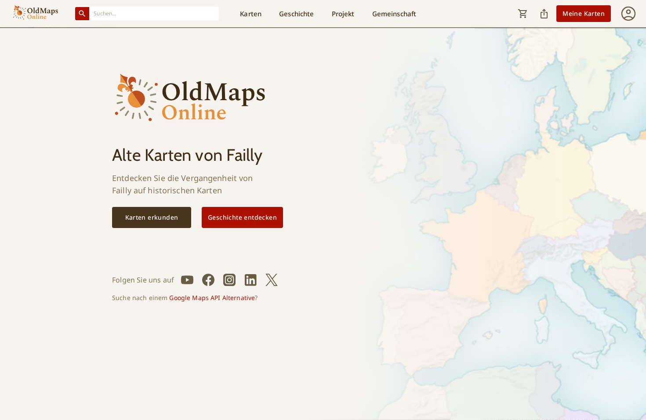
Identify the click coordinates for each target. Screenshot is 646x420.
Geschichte (296, 13)
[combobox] (154, 13)
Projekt (343, 13)
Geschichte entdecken (242, 217)
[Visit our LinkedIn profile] (250, 280)
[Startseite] (35, 13)
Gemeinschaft (394, 13)
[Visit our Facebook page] (208, 280)
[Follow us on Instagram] (229, 280)
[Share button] (544, 13)
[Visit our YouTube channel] (187, 280)
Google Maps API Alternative (212, 297)
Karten (250, 13)
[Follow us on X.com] (271, 280)
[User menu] (628, 13)
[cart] (522, 13)
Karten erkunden (151, 217)
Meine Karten (584, 13)
